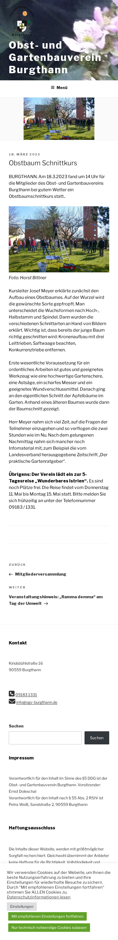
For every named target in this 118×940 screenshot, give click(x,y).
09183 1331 (26, 694)
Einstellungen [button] (21, 906)
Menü (62, 87)
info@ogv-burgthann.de (36, 702)
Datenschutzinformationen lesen (39, 897)
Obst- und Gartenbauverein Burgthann (55, 57)
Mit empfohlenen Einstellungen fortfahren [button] (47, 916)
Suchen (16, 726)
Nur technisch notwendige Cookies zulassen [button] (49, 927)
